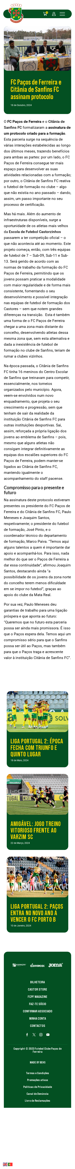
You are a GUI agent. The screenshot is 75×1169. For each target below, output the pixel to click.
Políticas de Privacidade (37, 1086)
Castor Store (37, 989)
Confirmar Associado (37, 1011)
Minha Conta (37, 1018)
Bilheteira (37, 982)
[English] (5, 1164)
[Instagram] (40, 1034)
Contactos (37, 1026)
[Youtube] (47, 1034)
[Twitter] (34, 1034)
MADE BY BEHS (37, 1062)
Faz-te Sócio (37, 1004)
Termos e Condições (37, 1073)
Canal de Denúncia (37, 1093)
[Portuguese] (10, 1164)
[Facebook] (27, 1034)
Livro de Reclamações (37, 1100)
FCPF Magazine (37, 997)
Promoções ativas (37, 1080)
